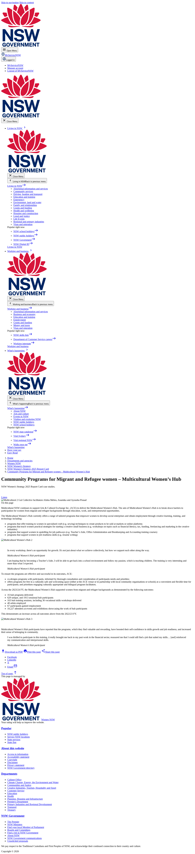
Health (10, 796)
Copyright (12, 759)
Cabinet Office (14, 779)
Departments (9, 773)
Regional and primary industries (28, 221)
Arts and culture (21, 413)
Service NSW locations (18, 737)
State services (13, 739)
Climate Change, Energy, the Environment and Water (32, 782)
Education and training (24, 197)
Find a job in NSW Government (22, 832)
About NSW (19, 411)
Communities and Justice (19, 785)
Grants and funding (22, 208)
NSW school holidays (23, 424)
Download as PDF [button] (12, 652)
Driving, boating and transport (27, 194)
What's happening (17, 408)
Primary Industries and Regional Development (29, 804)
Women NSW (48, 719)
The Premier (13, 821)
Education (12, 793)
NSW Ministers (14, 824)
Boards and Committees (18, 830)
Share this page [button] (50, 652)
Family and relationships (25, 205)
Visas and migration (22, 224)
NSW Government (12, 815)
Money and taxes (21, 325)
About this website (12, 748)
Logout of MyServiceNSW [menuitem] (20, 71)
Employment (19, 320)
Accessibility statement (18, 757)
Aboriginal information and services (30, 188)
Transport (11, 807)
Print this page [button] (32, 652)
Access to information (17, 754)
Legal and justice (21, 216)
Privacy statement (15, 765)
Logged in (10, 60)
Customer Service (15, 790)
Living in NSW (16, 186)
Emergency (18, 199)
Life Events (19, 219)
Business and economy (24, 314)
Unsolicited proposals (17, 841)
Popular (6, 728)
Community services (23, 191)
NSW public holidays (23, 422)
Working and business (19, 309)
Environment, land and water (27, 202)
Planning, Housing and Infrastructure (25, 799)
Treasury (11, 810)
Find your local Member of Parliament (25, 827)
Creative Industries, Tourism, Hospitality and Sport (31, 788)
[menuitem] (15, 65)
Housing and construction (25, 213)
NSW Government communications (24, 838)
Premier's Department (17, 801)
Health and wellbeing (23, 210)
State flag (11, 742)
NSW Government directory (21, 768)
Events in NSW (20, 416)
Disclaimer (12, 762)
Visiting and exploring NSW (27, 419)
